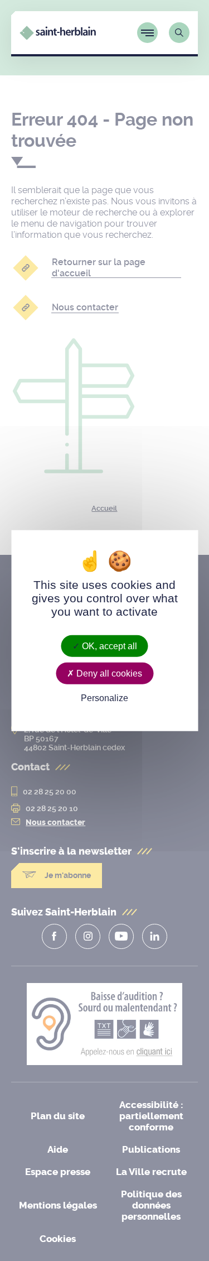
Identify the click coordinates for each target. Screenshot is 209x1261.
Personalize (104, 698)
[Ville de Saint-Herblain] (58, 36)
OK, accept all (108, 645)
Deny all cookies (108, 673)
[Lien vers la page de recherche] (179, 32)
